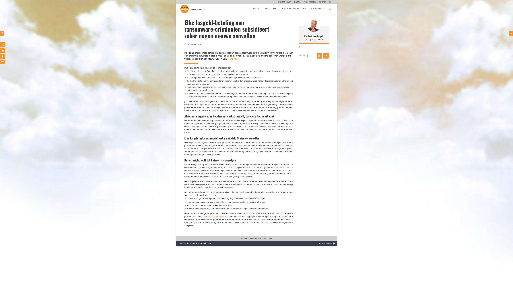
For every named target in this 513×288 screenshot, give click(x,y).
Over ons (298, 2)
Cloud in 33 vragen (317, 9)
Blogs (276, 9)
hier (277, 213)
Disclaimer (268, 238)
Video (267, 9)
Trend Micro (233, 58)
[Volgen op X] (319, 56)
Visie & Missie (310, 2)
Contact (322, 2)
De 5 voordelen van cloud (294, 9)
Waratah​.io (224, 216)
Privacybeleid (255, 238)
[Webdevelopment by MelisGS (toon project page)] (334, 243)
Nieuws (256, 9)
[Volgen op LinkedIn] (326, 56)
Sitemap (244, 238)
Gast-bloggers (284, 2)
